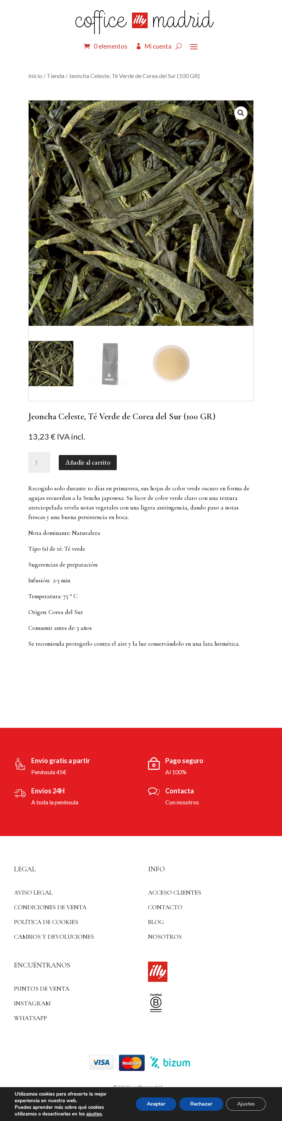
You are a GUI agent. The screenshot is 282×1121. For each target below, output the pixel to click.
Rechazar (201, 1103)
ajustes (94, 1114)
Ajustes (246, 1103)
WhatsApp (30, 1018)
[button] (240, 113)
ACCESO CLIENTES (174, 892)
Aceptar (156, 1103)
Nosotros (165, 937)
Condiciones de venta (50, 907)
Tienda (55, 75)
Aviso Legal (33, 892)
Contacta (179, 791)
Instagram (32, 1003)
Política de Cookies (46, 922)
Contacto (165, 907)
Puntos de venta (41, 989)
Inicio (35, 75)
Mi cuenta (158, 46)
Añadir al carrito (87, 462)
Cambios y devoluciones (54, 937)
